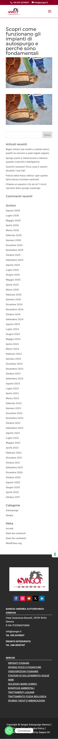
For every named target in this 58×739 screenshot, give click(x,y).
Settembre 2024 (14, 319)
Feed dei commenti (16, 538)
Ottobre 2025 (13, 255)
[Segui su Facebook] (16, 598)
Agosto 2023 (13, 383)
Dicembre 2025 (14, 245)
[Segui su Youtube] (29, 598)
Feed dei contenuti (16, 533)
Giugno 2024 (13, 334)
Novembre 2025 (14, 250)
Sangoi (9, 515)
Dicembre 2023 (14, 363)
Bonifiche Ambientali (21, 688)
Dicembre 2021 (14, 457)
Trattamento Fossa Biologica (27, 696)
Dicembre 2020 (14, 472)
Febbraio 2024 (14, 353)
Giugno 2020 (13, 487)
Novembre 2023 (14, 368)
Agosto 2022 (13, 433)
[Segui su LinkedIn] (41, 598)
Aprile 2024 (12, 344)
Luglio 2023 (12, 388)
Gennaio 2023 (13, 408)
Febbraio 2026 (14, 235)
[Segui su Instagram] (22, 598)
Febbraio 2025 (13, 294)
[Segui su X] (35, 598)
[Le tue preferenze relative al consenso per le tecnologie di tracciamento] (55, 554)
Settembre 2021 (14, 467)
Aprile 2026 (12, 225)
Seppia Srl (44, 732)
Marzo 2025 (12, 289)
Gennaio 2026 (13, 240)
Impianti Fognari (18, 663)
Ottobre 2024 (13, 314)
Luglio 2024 (12, 329)
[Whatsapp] (9, 730)
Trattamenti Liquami (21, 692)
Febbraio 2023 (14, 403)
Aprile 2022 (12, 447)
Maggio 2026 (13, 220)
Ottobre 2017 (13, 497)
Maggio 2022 (13, 442)
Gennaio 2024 (13, 358)
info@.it (13, 631)
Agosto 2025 (13, 265)
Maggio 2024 (13, 339)
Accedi (9, 528)
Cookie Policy (37, 728)
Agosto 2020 (13, 482)
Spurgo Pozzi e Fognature (24, 667)
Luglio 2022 (12, 437)
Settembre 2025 (14, 260)
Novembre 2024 (14, 309)
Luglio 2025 (12, 269)
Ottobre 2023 (13, 373)
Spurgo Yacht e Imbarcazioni (26, 700)
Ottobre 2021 (13, 462)
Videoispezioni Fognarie (23, 671)
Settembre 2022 (14, 428)
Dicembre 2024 (14, 304)
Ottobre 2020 (13, 477)
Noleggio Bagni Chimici (22, 684)
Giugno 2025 (13, 274)
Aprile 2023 (12, 393)
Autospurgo (12, 510)
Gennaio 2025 (13, 299)
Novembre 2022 (14, 418)
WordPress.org (14, 543)
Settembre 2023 (14, 378)
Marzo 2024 (12, 348)
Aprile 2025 (12, 284)
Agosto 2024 (13, 324)
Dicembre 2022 (14, 413)
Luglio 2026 (12, 215)
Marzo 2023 (12, 398)
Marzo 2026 (12, 230)
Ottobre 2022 (13, 423)
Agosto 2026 (13, 210)
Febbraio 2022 (14, 452)
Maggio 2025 (13, 279)
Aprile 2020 (12, 492)
